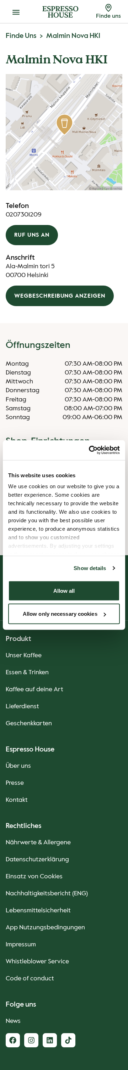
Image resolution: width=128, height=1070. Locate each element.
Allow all (64, 590)
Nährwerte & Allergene (38, 842)
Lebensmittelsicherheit (38, 910)
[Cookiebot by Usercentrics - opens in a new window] (90, 450)
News (13, 1021)
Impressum (21, 944)
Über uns (18, 766)
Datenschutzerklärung (37, 859)
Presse (15, 783)
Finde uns (21, 36)
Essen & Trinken (27, 672)
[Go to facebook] (13, 1040)
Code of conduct (30, 978)
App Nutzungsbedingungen (45, 927)
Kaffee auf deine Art (34, 689)
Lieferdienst (22, 706)
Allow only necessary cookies (60, 614)
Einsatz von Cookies (34, 876)
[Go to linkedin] (50, 1040)
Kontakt (17, 800)
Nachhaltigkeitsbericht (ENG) (47, 893)
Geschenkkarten (29, 723)
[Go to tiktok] (68, 1040)
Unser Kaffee (24, 655)
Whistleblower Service (37, 961)
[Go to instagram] (31, 1040)
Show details (90, 568)
